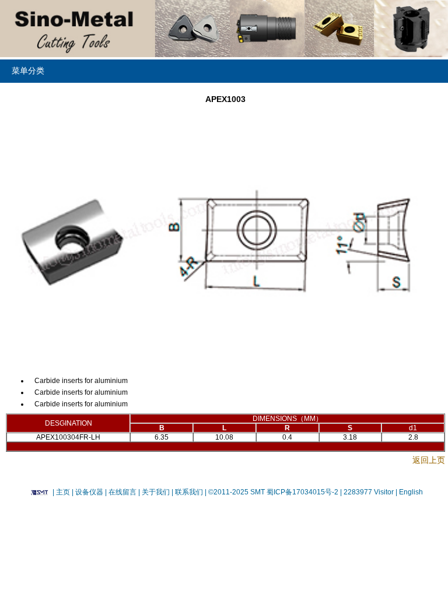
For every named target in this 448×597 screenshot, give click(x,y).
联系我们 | (189, 493)
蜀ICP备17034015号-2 (303, 493)
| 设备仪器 (88, 493)
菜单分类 (28, 70)
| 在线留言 (121, 493)
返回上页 (428, 460)
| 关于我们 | (155, 493)
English (410, 493)
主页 (63, 493)
